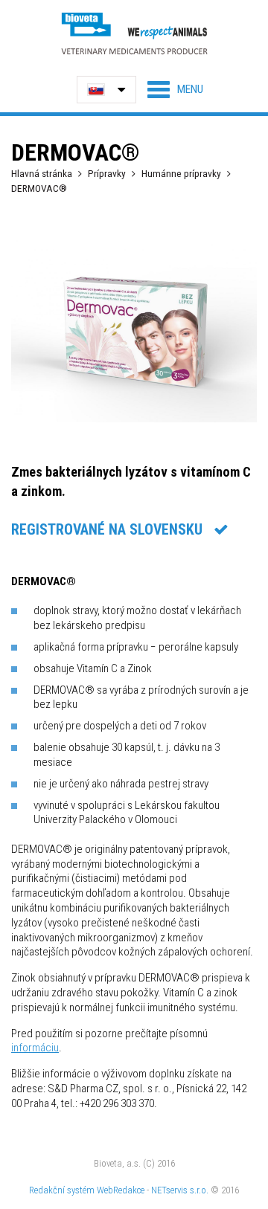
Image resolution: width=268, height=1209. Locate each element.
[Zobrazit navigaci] (175, 89)
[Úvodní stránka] (134, 33)
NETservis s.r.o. (179, 1190)
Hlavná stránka (41, 173)
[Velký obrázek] (134, 418)
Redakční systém (62, 1190)
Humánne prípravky (181, 173)
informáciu (35, 1047)
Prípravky (107, 173)
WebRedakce (120, 1190)
